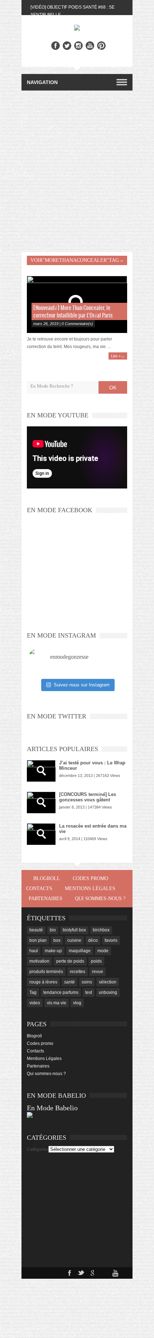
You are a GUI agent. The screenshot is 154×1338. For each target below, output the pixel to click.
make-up (53, 950)
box (57, 940)
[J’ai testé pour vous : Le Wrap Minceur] (41, 771)
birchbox (101, 929)
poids (96, 961)
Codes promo (90, 878)
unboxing (108, 992)
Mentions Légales (90, 888)
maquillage (80, 950)
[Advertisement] (77, 171)
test (88, 992)
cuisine (74, 940)
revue (97, 971)
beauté (36, 929)
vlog (77, 1002)
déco (93, 940)
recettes (77, 971)
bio (53, 929)
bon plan (38, 940)
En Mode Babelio (52, 1108)
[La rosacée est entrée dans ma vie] (41, 834)
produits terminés (46, 971)
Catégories (37, 1149)
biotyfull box (74, 929)
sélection (107, 982)
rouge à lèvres (43, 982)
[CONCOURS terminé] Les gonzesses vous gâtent (87, 797)
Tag (33, 992)
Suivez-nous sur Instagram (82, 684)
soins (87, 982)
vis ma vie (56, 1002)
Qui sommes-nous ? (100, 898)
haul (33, 950)
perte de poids (70, 961)
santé (69, 982)
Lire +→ (118, 356)
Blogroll (46, 878)
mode (103, 950)
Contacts (39, 888)
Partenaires (45, 898)
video (34, 1002)
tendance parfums (60, 992)
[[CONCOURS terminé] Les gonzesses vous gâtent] (41, 802)
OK (112, 387)
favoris (111, 940)
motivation (39, 961)
